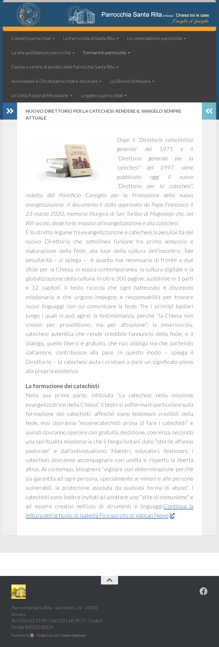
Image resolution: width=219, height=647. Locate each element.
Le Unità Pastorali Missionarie (39, 95)
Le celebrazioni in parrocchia (154, 38)
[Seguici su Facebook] (204, 591)
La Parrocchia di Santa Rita (89, 38)
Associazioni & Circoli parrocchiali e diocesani (54, 81)
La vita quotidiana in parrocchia (41, 52)
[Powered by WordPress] (32, 635)
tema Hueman (74, 635)
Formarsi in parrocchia (104, 52)
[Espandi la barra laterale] (10, 111)
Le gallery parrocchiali (102, 95)
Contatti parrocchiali (31, 38)
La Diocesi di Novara (130, 81)
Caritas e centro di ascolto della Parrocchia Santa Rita (62, 66)
